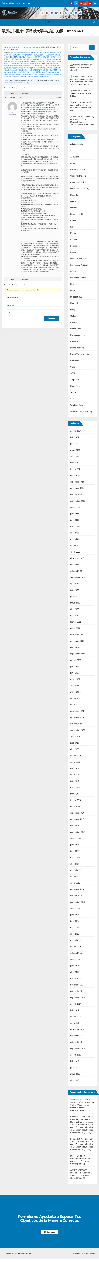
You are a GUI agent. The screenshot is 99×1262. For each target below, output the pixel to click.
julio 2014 (74, 1010)
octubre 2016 (76, 896)
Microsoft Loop (76, 303)
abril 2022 (74, 609)
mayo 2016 (75, 927)
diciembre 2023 (77, 482)
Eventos (73, 220)
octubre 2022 (76, 571)
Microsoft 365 (76, 297)
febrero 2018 (75, 800)
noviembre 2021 (77, 641)
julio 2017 (74, 845)
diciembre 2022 (77, 558)
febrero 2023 (75, 546)
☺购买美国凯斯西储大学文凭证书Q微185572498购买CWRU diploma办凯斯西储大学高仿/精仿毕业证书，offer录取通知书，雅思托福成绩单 (32, 57)
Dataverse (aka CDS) (79, 189)
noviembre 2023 (77, 488)
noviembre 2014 (77, 985)
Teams (73, 392)
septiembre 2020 (77, 730)
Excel (72, 227)
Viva (72, 399)
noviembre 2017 (77, 819)
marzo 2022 (75, 616)
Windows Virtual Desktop (81, 411)
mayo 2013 (75, 1074)
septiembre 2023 (77, 501)
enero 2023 (75, 552)
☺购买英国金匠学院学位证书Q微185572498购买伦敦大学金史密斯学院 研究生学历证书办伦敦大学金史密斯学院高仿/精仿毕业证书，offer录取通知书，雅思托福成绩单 (32, 74)
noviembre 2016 (77, 889)
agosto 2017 (75, 838)
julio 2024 (74, 437)
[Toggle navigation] (49, 22)
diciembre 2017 (77, 813)
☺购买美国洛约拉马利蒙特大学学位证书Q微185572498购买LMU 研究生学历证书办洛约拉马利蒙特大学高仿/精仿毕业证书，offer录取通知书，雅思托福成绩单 (33, 61)
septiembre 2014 (77, 998)
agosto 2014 (75, 1004)
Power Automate (77, 335)
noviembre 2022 (77, 565)
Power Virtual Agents (79, 354)
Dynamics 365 (76, 214)
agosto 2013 (75, 1055)
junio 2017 (75, 851)
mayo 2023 (75, 526)
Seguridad (74, 380)
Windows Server (77, 405)
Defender (74, 195)
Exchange (74, 233)
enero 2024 (75, 475)
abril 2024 (74, 456)
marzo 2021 (75, 692)
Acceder (51, 318)
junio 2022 (75, 596)
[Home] (4, 22)
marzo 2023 (75, 539)
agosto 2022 (75, 584)
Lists (72, 284)
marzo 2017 (75, 870)
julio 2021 (74, 666)
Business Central (77, 170)
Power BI (74, 341)
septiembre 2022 (77, 577)
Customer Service (78, 182)
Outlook (73, 316)
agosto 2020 (75, 737)
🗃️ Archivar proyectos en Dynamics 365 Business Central (81, 67)
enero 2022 (75, 628)
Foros (11, 47)
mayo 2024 (75, 450)
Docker (73, 208)
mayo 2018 (75, 787)
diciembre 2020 (77, 711)
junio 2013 (75, 1068)
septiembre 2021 (77, 654)
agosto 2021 (75, 660)
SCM (72, 373)
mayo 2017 (75, 857)
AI (71, 150)
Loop (72, 290)
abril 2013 (74, 1080)
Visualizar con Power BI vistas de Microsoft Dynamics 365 (80, 1107)
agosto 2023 (75, 507)
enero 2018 (75, 807)
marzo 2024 (75, 463)
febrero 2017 (75, 877)
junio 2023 (75, 520)
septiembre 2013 (77, 1048)
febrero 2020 (75, 756)
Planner (73, 322)
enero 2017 (75, 883)
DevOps (73, 201)
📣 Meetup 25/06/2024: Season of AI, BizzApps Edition (80, 93)
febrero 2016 (75, 947)
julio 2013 (74, 1061)
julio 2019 (74, 768)
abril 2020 (74, 749)
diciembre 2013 (77, 1029)
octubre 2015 (76, 953)
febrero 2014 (75, 1017)
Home (6, 47)
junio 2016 (75, 921)
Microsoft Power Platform (22, 47)
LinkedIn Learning (78, 278)
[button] (94, 22)
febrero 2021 (75, 698)
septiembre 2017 (77, 832)
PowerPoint (75, 361)
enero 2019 (75, 775)
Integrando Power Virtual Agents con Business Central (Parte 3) (81, 1161)
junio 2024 (75, 444)
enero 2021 (75, 705)
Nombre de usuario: (13, 297)
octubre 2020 (76, 724)
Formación (75, 246)
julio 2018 (74, 781)
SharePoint (75, 386)
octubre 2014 (76, 991)
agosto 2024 (75, 431)
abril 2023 (74, 533)
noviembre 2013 (77, 1036)
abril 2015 (74, 972)
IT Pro (73, 271)
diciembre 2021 (77, 635)
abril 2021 (74, 686)
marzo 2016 (75, 940)
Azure (72, 163)
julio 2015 (74, 966)
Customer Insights (78, 176)
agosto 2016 (75, 908)
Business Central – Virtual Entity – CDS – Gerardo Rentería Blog (81, 1119)
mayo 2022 (75, 603)
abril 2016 (74, 934)
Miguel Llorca (76, 1156)
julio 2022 (74, 590)
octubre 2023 (76, 495)
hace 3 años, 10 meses (13, 83)
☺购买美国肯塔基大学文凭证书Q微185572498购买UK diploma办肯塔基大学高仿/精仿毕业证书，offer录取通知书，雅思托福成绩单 (32, 68)
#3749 (58, 97)
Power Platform (77, 348)
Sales (72, 367)
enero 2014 (75, 1023)
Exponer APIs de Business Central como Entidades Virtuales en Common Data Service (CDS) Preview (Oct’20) (81, 1127)
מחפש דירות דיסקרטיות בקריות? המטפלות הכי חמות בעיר (82, 1102)
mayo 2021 (75, 679)
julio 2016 (74, 915)
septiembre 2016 (77, 902)
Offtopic (73, 310)
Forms (73, 252)
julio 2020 (74, 743)
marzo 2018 (75, 794)
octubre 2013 (76, 1042)
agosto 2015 (75, 959)
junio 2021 (75, 673)
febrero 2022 (75, 622)
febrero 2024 (75, 469)
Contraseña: (11, 305)
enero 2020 (75, 762)
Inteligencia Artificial (79, 265)
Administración (76, 144)
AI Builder (74, 157)
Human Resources (78, 259)
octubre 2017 (76, 826)
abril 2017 (74, 864)
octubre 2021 (76, 647)
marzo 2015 (75, 978)
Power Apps (36, 47)
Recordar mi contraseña (16, 313)
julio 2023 (74, 514)
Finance (73, 240)
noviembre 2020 (77, 717)
